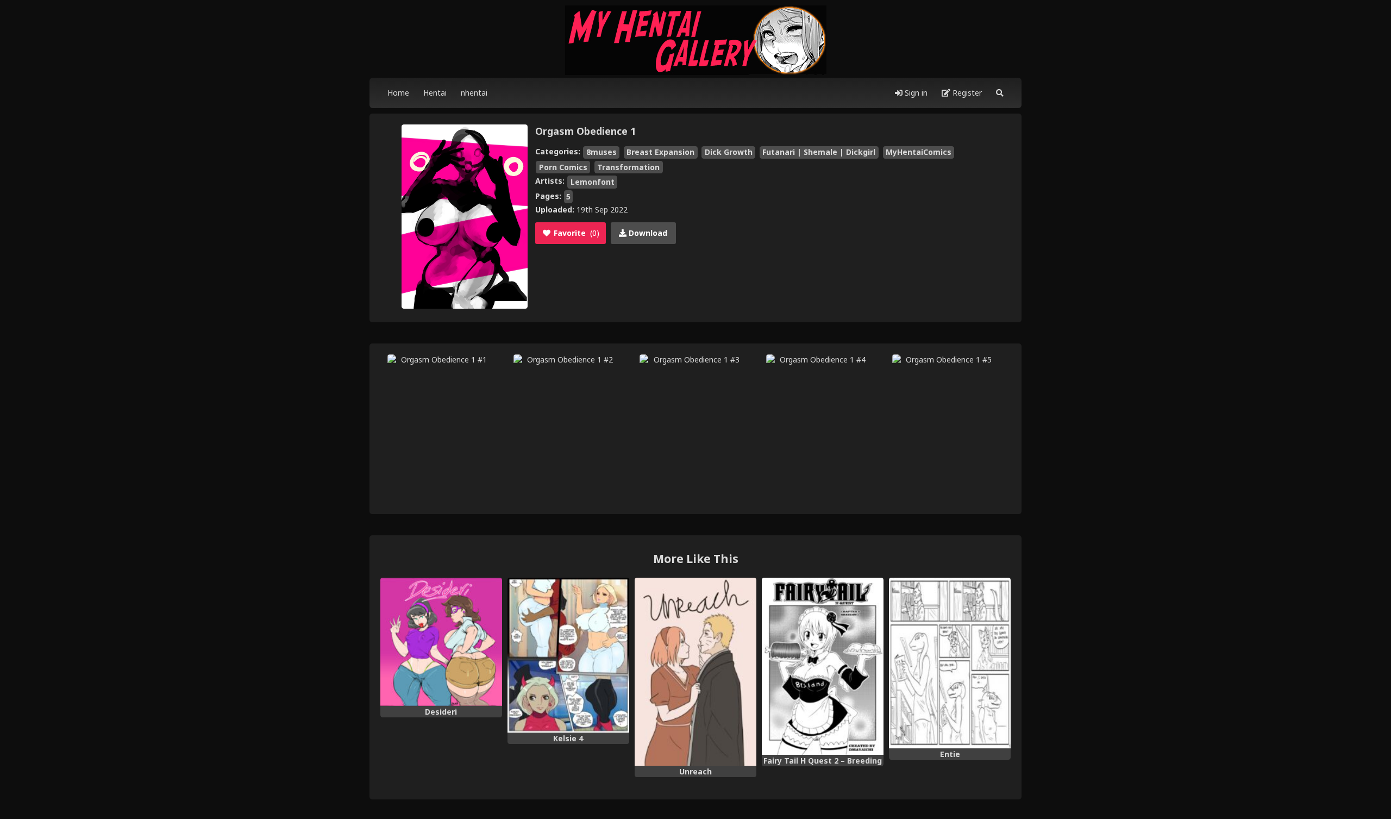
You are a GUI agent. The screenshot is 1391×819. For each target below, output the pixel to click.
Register (966, 92)
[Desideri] (441, 642)
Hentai (435, 92)
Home (398, 92)
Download (646, 233)
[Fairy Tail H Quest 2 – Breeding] (823, 666)
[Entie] (950, 663)
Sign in (915, 92)
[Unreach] (695, 672)
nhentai (474, 92)
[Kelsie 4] (568, 655)
